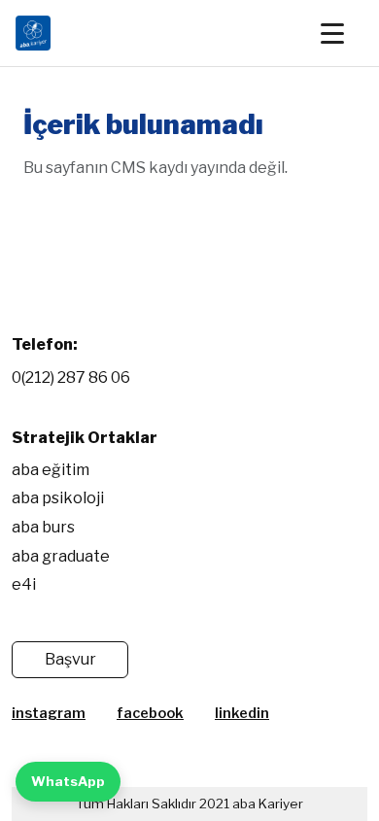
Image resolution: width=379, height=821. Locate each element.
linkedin (242, 713)
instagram (49, 713)
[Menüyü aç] (342, 33)
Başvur (70, 659)
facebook (150, 713)
